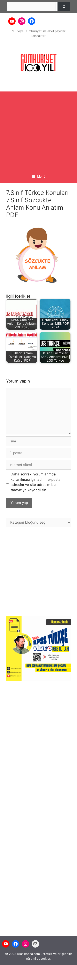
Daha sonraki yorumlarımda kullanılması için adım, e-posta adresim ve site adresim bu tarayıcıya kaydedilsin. (36, 482)
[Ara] (63, 6)
